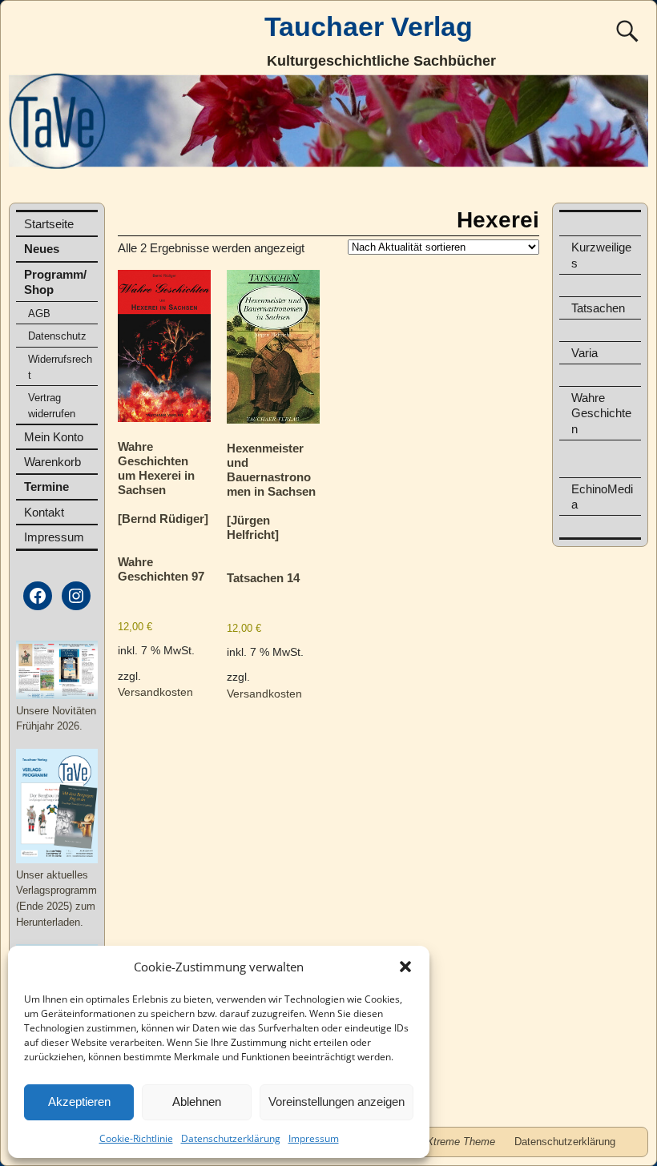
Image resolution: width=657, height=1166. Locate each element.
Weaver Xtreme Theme (441, 1142)
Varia (584, 353)
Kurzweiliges (601, 254)
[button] (405, 967)
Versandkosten (155, 692)
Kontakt (44, 512)
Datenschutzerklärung (230, 1138)
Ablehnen (196, 1101)
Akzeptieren (79, 1101)
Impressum (313, 1138)
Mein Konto (53, 437)
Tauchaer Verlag (368, 26)
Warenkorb (52, 461)
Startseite (49, 224)
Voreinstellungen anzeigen (336, 1101)
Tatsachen (598, 308)
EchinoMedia (602, 496)
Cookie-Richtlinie (136, 1138)
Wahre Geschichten (601, 413)
